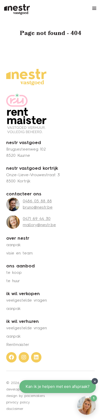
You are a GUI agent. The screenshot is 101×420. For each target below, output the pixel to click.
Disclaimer (14, 409)
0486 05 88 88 (37, 201)
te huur (13, 281)
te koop (14, 273)
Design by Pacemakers (25, 396)
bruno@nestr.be (38, 207)
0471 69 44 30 (37, 219)
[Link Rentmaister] (26, 113)
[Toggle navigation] (94, 8)
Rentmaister (17, 345)
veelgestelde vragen (26, 300)
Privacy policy (18, 402)
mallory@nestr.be (39, 225)
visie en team (19, 253)
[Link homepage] (26, 77)
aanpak (13, 245)
